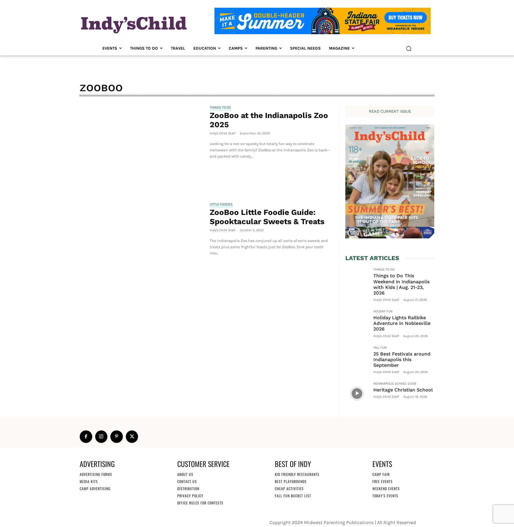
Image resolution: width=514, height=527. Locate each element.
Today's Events (385, 495)
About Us (185, 474)
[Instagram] (101, 436)
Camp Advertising (95, 488)
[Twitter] (132, 436)
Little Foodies (221, 204)
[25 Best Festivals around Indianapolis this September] (357, 357)
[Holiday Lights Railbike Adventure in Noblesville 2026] (357, 321)
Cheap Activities (289, 488)
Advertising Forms (96, 474)
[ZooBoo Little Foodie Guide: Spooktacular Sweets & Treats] (142, 244)
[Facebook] (86, 436)
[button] (409, 48)
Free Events (382, 481)
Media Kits (89, 481)
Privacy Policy (190, 495)
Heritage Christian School (403, 390)
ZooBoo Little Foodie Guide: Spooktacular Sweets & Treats (267, 217)
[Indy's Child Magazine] (133, 24)
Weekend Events (386, 488)
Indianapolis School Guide (394, 384)
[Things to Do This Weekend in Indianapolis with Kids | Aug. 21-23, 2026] (357, 279)
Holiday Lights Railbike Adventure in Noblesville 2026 (401, 323)
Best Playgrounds (291, 481)
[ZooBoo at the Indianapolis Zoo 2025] (142, 147)
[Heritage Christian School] (357, 393)
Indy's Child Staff (223, 133)
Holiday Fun (383, 311)
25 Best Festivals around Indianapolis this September (401, 359)
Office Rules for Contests (200, 502)
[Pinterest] (116, 436)
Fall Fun (380, 348)
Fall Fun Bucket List (293, 495)
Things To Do (220, 107)
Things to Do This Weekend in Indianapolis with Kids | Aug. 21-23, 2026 (401, 284)
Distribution (188, 488)
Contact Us (187, 481)
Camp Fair (381, 474)
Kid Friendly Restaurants (297, 474)
